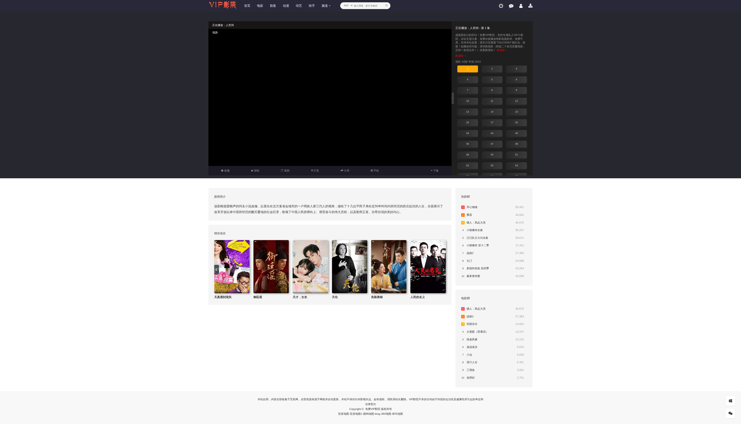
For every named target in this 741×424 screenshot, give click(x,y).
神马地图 (397, 413)
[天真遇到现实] (232, 266)
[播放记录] (501, 5)
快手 (312, 5)
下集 (435, 170)
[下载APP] (530, 5)
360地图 (386, 413)
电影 (260, 5)
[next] (443, 269)
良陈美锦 (377, 297)
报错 (256, 170)
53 (492, 165)
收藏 (226, 170)
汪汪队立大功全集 (493, 237)
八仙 (493, 354)
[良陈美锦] (388, 266)
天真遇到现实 (223, 297)
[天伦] (349, 266)
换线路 (501, 50)
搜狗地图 (368, 413)
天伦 (335, 297)
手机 (376, 170)
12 (516, 101)
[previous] (216, 269)
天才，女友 (300, 297)
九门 (493, 260)
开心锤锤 (493, 207)
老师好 (493, 377)
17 (492, 122)
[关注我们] (730, 413)
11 (492, 101)
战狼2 (493, 253)
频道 (325, 5)
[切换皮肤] (730, 401)
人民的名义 (417, 297)
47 (492, 144)
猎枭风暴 (493, 339)
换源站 (459, 55)
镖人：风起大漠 (493, 222)
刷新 (286, 170)
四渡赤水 (493, 323)
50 (492, 154)
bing (377, 413)
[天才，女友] (310, 266)
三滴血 (493, 369)
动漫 (286, 5)
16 (467, 122)
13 (467, 111)
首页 (247, 5)
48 (516, 144)
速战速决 (493, 346)
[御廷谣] (271, 266)
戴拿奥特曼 (493, 276)
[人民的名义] (428, 266)
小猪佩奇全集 (493, 230)
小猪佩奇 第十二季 (493, 245)
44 (492, 133)
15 (516, 111)
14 (492, 111)
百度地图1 (356, 413)
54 (516, 165)
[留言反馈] (511, 5)
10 (467, 101)
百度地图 (343, 413)
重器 (493, 214)
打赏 (316, 170)
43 (467, 133)
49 (467, 154)
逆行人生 (493, 362)
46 (467, 144)
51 (516, 154)
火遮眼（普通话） (493, 331)
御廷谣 (257, 297)
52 (467, 165)
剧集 (273, 5)
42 (516, 122)
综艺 (299, 5)
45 (516, 133)
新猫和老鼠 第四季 (493, 268)
